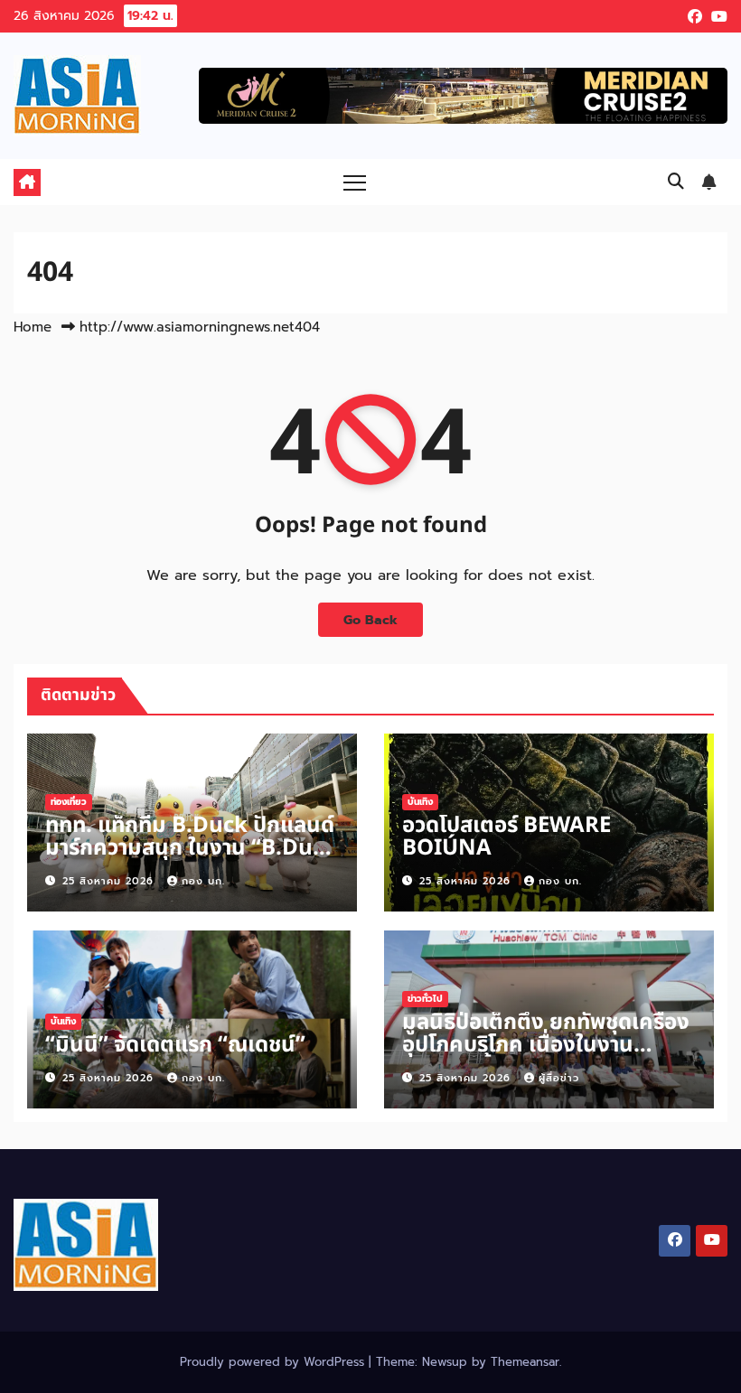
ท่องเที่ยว (69, 802)
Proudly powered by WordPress (274, 1361)
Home (33, 327)
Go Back (370, 620)
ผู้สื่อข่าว (559, 1078)
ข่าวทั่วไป (425, 998)
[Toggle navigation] (355, 182)
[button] (676, 181)
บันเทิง (420, 802)
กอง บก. (203, 881)
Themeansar (525, 1361)
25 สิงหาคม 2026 (110, 881)
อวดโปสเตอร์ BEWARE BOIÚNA (506, 837)
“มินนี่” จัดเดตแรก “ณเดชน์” (175, 1045)
